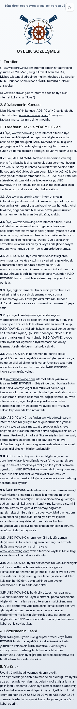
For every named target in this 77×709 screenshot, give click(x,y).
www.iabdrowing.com (18, 68)
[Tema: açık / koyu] (69, 7)
